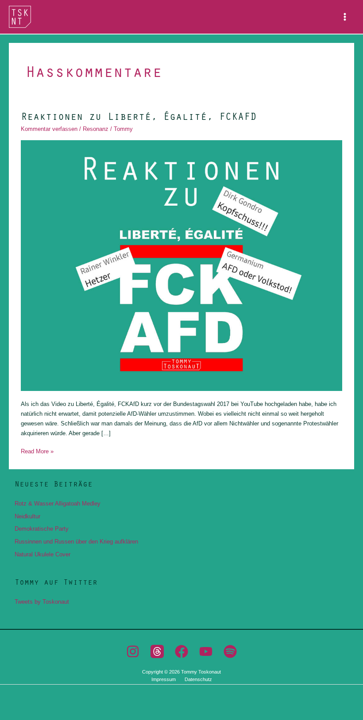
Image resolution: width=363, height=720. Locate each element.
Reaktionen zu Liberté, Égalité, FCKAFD (138, 116)
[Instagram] (133, 651)
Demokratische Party (42, 528)
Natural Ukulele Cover (42, 554)
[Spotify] (230, 651)
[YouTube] (206, 651)
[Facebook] (181, 651)
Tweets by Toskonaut (42, 601)
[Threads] (157, 651)
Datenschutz (198, 679)
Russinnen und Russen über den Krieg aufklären (76, 541)
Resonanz (95, 129)
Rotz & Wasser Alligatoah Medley (57, 503)
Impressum (163, 679)
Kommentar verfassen (49, 129)
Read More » (37, 451)
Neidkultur (27, 516)
